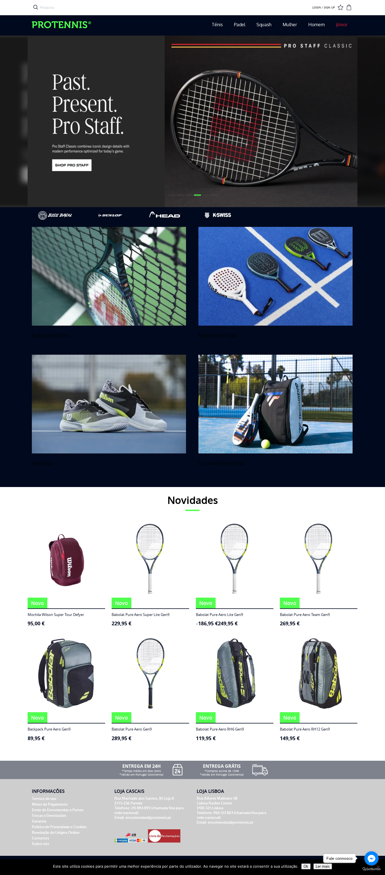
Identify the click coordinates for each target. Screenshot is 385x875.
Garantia (39, 821)
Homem (316, 24)
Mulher (290, 24)
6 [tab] (213, 197)
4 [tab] (197, 197)
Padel (239, 24)
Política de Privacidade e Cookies (59, 826)
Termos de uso (44, 798)
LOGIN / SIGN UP (323, 7)
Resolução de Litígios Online (55, 832)
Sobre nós (40, 843)
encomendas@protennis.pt (148, 817)
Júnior (342, 24)
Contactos (40, 838)
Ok (306, 866)
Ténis (217, 24)
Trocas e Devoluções (49, 815)
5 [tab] (205, 197)
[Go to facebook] (371, 858)
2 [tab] (180, 197)
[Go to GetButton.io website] (371, 869)
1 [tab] (171, 197)
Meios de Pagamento (50, 804)
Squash (263, 24)
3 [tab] (188, 197)
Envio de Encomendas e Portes (57, 810)
